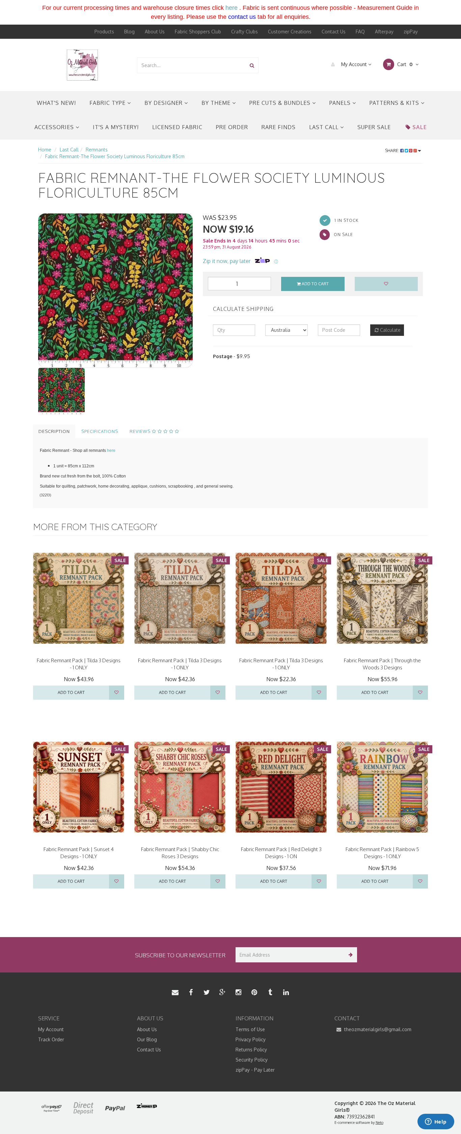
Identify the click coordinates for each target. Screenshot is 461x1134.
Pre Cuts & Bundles (280, 102)
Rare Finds (279, 127)
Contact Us (334, 31)
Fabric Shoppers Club (198, 31)
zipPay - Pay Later (255, 1070)
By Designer (164, 102)
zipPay (411, 31)
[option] (115, 290)
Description (54, 431)
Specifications (99, 431)
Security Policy (252, 1060)
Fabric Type (108, 102)
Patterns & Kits (395, 102)
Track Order (51, 1039)
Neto (379, 1122)
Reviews (141, 431)
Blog (129, 31)
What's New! (56, 102)
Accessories (55, 127)
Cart (404, 64)
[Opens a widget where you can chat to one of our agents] (435, 1122)
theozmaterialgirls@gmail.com (377, 1029)
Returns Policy (251, 1049)
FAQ (360, 31)
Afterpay (384, 31)
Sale (419, 127)
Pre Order (232, 127)
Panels (340, 102)
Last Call (324, 127)
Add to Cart (315, 283)
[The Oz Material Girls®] (82, 64)
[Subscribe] (349, 954)
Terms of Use (250, 1029)
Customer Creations (289, 31)
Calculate (390, 330)
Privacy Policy (251, 1039)
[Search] (252, 65)
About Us (155, 31)
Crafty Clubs (244, 31)
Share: (392, 150)
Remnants (97, 149)
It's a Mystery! (116, 127)
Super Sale (374, 127)
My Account (354, 64)
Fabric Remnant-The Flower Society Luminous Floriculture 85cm (115, 156)
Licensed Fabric (177, 127)
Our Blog (147, 1039)
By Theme (216, 102)
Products (104, 31)
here (231, 7)
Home (44, 149)
